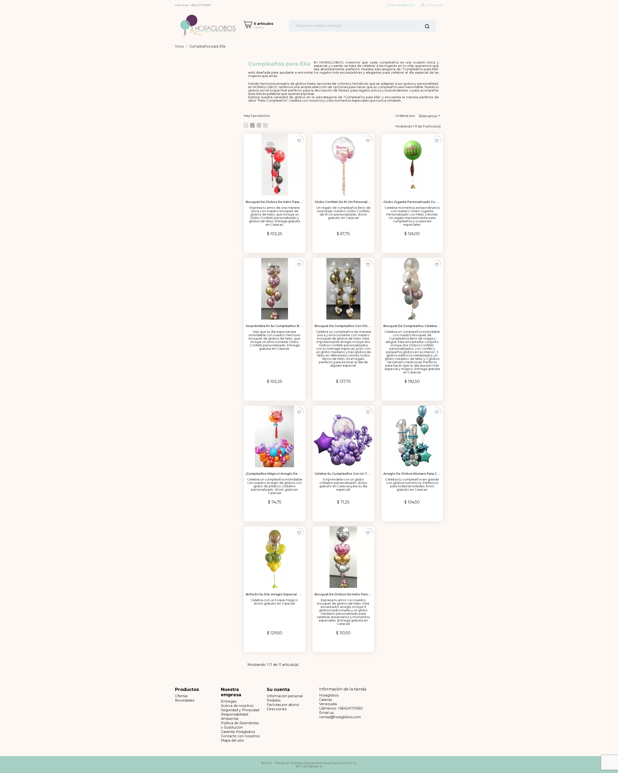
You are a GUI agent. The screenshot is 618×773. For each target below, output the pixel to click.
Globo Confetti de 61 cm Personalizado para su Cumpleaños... (363, 202)
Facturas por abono (283, 705)
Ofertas (181, 696)
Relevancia (430, 115)
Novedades (184, 700)
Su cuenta (278, 689)
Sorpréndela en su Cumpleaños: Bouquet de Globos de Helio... (295, 326)
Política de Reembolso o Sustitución (240, 725)
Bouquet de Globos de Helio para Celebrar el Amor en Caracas (295, 202)
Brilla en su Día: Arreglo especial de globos (280, 594)
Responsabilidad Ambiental (234, 716)
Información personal (284, 696)
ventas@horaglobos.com (340, 717)
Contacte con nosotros (240, 736)
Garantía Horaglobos (238, 732)
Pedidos (274, 700)
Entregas (228, 701)
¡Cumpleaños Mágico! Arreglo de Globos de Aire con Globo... (294, 473)
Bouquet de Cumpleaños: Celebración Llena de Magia (425, 326)
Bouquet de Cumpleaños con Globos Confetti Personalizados (364, 326)
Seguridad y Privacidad (240, 710)
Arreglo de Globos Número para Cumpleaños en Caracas (427, 473)
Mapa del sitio (232, 740)
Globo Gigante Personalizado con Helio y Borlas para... (426, 202)
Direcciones (277, 709)
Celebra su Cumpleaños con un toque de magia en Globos (361, 473)
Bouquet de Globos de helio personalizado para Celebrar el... (363, 594)
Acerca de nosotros (237, 705)
